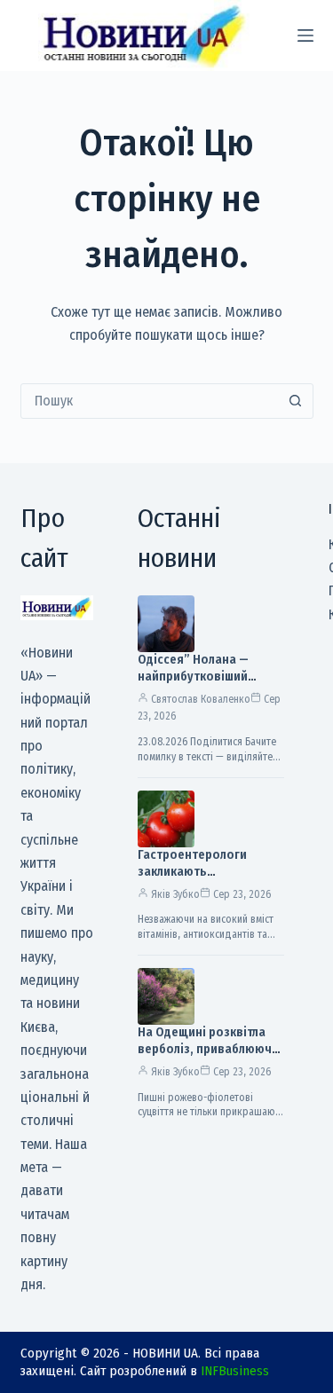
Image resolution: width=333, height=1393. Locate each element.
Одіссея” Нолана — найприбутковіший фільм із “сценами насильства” (193, 685)
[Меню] (305, 35)
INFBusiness (235, 1371)
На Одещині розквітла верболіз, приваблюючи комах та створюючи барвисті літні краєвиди (208, 1057)
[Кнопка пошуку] (296, 401)
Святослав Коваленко (200, 699)
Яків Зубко (175, 894)
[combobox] (150, 401)
